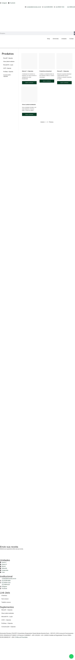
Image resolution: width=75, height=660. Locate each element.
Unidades (64, 38)
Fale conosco (4, 599)
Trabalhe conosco (6, 602)
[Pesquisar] (74, 33)
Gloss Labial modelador (9, 61)
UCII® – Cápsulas (7, 68)
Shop (48, 38)
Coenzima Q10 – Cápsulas (7, 75)
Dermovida (56, 38)
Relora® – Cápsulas (27, 71)
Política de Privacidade (22, 637)
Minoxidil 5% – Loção (8, 64)
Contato (71, 38)
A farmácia (4, 595)
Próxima (51, 122)
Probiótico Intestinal (45, 71)
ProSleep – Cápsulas (8, 71)
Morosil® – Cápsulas (8, 58)
